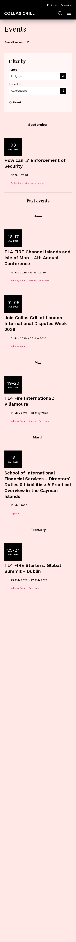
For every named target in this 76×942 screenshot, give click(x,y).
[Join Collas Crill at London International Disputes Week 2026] (38, 323)
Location (15, 84)
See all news (13, 42)
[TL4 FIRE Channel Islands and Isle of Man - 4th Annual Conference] (38, 257)
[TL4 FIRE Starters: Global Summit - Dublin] (38, 568)
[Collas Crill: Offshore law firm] (19, 13)
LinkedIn (52, 5)
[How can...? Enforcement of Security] (38, 163)
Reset (17, 102)
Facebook (48, 5)
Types (13, 69)
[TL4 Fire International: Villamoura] (38, 401)
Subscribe (66, 5)
